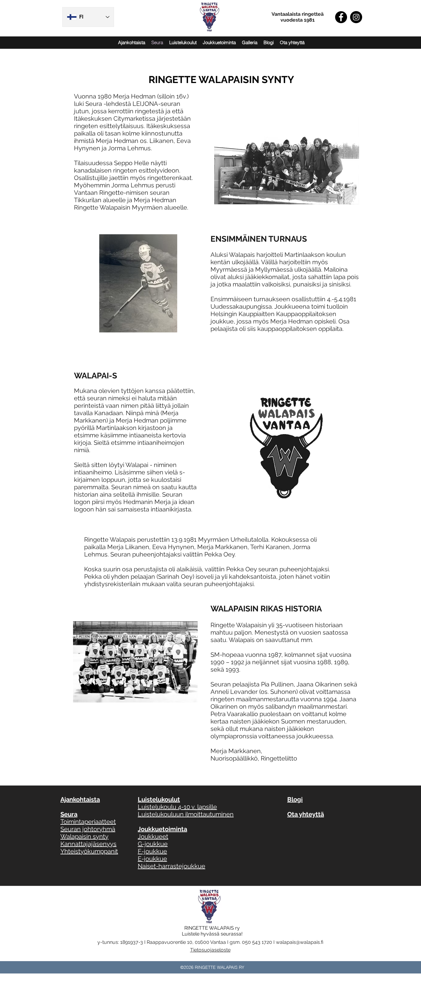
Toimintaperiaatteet (88, 821)
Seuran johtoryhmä (87, 829)
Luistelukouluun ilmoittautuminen (186, 814)
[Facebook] (341, 17)
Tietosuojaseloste (210, 950)
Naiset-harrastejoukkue (171, 866)
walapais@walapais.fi (299, 942)
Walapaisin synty (84, 836)
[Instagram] (356, 17)
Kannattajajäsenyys (88, 844)
